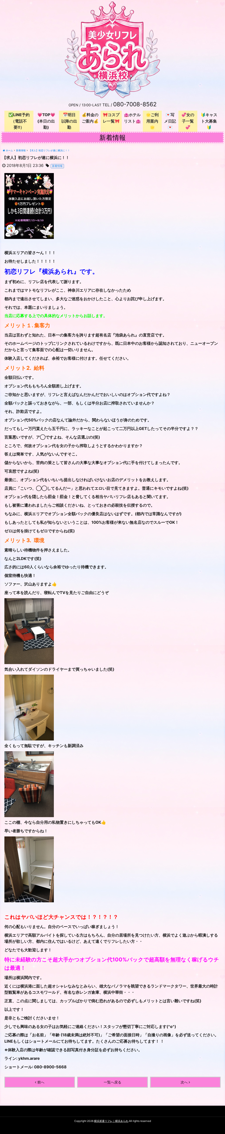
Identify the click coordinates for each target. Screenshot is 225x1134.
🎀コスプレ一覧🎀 (111, 117)
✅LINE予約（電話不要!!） (19, 121)
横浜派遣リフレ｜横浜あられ (111, 1121)
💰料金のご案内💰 (90, 117)
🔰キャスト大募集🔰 (209, 121)
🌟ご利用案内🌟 (152, 121)
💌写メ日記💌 (170, 121)
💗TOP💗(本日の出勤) (46, 121)
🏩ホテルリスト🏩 (132, 117)
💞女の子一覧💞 (187, 121)
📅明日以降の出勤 (69, 121)
